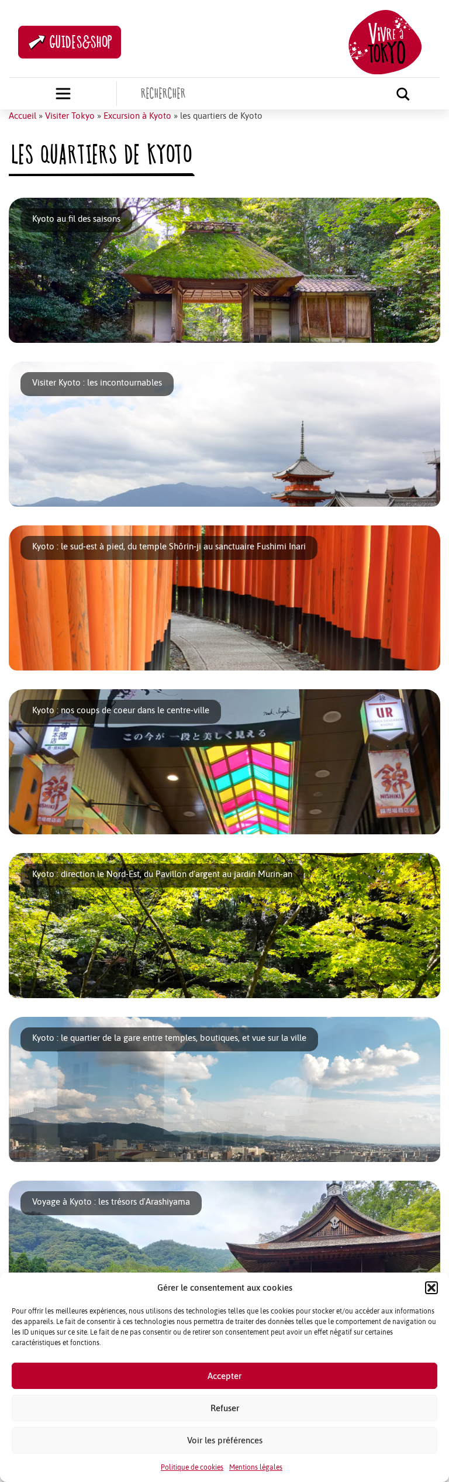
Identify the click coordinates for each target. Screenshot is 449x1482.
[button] (431, 1288)
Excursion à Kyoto (137, 116)
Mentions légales (255, 1467)
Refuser (224, 1408)
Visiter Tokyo (70, 116)
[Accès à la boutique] (63, 93)
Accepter (224, 1376)
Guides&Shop (81, 42)
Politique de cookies (192, 1467)
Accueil (22, 116)
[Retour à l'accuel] (385, 40)
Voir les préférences (225, 1440)
